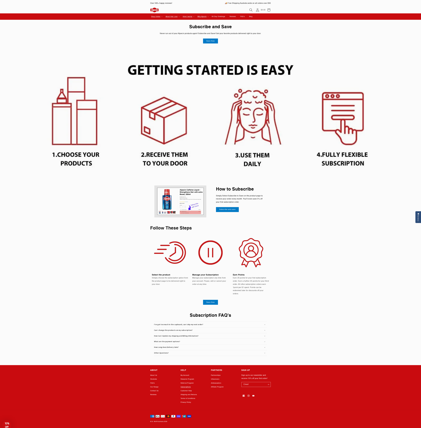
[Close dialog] (250, 191)
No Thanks (189, 237)
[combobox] (173, 225)
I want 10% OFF (189, 231)
